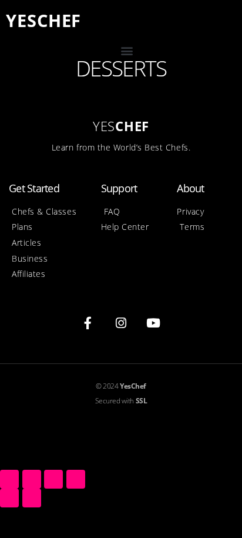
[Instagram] (121, 323)
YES (43, 20)
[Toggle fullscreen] (53, 479)
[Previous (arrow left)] (9, 498)
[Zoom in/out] (75, 479)
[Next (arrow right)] (31, 498)
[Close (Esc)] (9, 479)
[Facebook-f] (88, 323)
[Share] (31, 479)
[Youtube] (153, 323)
